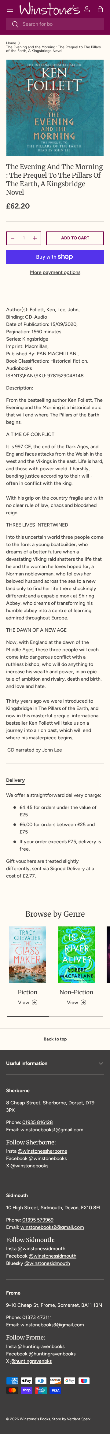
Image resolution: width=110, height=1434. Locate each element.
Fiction (27, 992)
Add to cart (75, 238)
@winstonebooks (48, 1158)
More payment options (55, 272)
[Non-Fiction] (76, 955)
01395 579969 (37, 1220)
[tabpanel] (55, 836)
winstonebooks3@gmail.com (52, 1325)
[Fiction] (27, 955)
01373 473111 (37, 1317)
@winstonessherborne (42, 1151)
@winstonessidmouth (41, 1248)
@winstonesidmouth (47, 1263)
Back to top (55, 1039)
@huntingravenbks (31, 1361)
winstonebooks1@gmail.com (51, 1130)
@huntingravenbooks (41, 1346)
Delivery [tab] (15, 780)
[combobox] (55, 24)
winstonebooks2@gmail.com (52, 1227)
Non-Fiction (76, 992)
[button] (100, 9)
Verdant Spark (78, 1419)
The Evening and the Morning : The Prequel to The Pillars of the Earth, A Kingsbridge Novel (53, 49)
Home (11, 43)
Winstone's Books (35, 1419)
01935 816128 (37, 1122)
